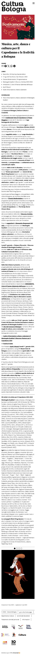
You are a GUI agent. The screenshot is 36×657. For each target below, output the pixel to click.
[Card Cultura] (22, 635)
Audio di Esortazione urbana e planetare (14, 89)
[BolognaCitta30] (13, 643)
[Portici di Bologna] (4, 643)
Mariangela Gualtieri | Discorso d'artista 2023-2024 (18, 82)
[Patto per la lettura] (28, 627)
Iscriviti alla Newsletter (23, 616)
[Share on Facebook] (5, 66)
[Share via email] (2, 66)
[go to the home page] (18, 7)
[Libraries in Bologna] (20, 627)
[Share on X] (8, 66)
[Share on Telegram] (14, 66)
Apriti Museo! (7, 87)
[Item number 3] (19, 548)
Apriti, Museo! (14, 346)
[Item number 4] (21, 548)
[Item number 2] (17, 548)
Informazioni (26, 619)
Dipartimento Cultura (7, 616)
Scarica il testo (8, 344)
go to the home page (25, 612)
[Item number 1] (14, 548)
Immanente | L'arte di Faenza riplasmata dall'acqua (17, 84)
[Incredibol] (14, 635)
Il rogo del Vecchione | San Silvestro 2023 (15, 77)
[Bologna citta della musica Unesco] (5, 635)
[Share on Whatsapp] (11, 66)
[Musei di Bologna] (13, 627)
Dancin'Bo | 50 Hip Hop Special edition (14, 74)
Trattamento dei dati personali (10, 619)
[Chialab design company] (10, 651)
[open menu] (33, 3)
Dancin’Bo (16, 369)
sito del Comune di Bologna (12, 327)
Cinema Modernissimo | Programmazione (15, 79)
